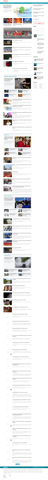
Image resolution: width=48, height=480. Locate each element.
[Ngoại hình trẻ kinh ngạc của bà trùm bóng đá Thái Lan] (7, 352)
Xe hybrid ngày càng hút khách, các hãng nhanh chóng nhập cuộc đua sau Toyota (13, 274)
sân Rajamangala (25, 471)
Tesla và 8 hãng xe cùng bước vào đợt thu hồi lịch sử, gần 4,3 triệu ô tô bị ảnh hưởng (13, 270)
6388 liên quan (17, 329)
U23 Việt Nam (40, 471)
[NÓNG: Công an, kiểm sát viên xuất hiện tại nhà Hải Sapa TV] (35, 68)
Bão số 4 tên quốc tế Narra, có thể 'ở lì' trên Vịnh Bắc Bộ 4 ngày (7, 6)
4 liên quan (16, 322)
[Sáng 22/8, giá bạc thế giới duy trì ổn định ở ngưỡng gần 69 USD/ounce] (23, 83)
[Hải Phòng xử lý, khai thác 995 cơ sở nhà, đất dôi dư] (7, 445)
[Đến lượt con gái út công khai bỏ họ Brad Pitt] (7, 288)
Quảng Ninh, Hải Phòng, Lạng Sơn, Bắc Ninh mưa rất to (19, 328)
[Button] (44, 3)
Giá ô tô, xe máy (35, 85)
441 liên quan (13, 215)
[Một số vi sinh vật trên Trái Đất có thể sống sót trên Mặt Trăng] (7, 295)
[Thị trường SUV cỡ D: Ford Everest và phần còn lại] (23, 262)
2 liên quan (8, 37)
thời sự (32, 471)
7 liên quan (16, 280)
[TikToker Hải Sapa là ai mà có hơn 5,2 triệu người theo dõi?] (7, 359)
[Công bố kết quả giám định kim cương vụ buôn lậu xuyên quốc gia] (35, 52)
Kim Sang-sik (16, 472)
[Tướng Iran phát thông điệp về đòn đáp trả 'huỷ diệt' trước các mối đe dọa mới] (7, 431)
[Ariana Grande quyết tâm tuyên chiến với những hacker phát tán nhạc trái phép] (20, 214)
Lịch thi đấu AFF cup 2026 (10, 472)
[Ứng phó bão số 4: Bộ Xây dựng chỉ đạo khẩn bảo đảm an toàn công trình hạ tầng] (7, 281)
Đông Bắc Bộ (5, 471)
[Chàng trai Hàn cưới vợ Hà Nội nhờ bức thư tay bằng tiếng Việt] (23, 142)
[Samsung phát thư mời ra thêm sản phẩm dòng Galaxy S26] (6, 214)
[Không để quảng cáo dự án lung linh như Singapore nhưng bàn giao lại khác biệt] (7, 122)
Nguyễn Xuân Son (40, 472)
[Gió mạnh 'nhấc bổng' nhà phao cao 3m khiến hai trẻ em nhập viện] (7, 402)
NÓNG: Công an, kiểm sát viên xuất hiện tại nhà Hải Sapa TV (40, 69)
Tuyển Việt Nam (8, 471)
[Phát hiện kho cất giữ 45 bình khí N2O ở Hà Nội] (7, 302)
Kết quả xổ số (35, 84)
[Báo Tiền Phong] (14, 37)
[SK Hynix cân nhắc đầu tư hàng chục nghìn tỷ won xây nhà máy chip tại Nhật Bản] (20, 210)
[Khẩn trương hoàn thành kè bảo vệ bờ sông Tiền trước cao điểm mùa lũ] (7, 460)
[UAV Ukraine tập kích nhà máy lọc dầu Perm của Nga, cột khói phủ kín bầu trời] (17, 20)
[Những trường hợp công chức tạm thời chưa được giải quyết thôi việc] (7, 181)
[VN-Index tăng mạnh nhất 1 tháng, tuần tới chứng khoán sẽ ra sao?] (7, 57)
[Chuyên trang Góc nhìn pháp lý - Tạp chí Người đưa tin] (37, 45)
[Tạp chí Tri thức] (12, 62)
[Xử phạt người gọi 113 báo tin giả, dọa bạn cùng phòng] (7, 316)
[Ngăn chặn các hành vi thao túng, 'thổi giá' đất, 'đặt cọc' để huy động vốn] (7, 167)
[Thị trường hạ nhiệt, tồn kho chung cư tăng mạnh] (20, 91)
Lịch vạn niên (40, 85)
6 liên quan (16, 114)
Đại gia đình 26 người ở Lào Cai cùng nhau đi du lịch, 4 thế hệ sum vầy (22, 47)
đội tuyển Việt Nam (5, 472)
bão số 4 (37, 471)
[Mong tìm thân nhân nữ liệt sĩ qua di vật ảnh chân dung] (7, 395)
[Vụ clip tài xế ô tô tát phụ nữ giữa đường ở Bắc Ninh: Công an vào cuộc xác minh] (35, 44)
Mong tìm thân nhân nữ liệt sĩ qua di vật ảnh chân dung (20, 392)
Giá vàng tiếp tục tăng (36, 19)
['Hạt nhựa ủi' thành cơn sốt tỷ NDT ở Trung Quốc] (20, 149)
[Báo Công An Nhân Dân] (35, 23)
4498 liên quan (17, 55)
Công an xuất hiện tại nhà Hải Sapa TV (17, 40)
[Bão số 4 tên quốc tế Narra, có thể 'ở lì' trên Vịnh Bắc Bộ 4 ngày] (22, 11)
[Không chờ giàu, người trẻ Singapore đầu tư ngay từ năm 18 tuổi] (6, 153)
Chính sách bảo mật (5, 477)
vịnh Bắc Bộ (19, 471)
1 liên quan (11, 150)
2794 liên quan (14, 92)
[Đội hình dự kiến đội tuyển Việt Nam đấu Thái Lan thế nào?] (17, 33)
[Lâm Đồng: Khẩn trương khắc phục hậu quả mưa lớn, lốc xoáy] (7, 324)
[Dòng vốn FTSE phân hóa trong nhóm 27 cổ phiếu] (6, 95)
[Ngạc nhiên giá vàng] (7, 174)
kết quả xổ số (35, 471)
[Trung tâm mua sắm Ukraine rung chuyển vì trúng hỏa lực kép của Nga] (7, 228)
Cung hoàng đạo (35, 86)
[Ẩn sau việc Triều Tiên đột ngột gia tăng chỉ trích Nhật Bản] (7, 409)
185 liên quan (17, 37)
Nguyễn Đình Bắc (19, 472)
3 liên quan (16, 343)
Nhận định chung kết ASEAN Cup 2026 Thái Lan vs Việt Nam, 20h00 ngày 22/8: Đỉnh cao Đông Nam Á (7, 24)
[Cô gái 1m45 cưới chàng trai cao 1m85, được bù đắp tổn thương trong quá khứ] (20, 153)
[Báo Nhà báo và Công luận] (13, 329)
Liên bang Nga (16, 471)
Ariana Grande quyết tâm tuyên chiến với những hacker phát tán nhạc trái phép (27, 214)
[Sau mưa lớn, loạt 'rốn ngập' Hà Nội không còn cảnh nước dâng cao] (7, 388)
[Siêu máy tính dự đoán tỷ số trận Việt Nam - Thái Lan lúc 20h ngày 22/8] (9, 33)
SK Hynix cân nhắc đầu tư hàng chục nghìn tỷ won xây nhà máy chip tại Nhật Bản (26, 210)
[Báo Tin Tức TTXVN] (12, 280)
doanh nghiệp (23, 472)
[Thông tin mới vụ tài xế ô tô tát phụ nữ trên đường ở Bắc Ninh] (7, 345)
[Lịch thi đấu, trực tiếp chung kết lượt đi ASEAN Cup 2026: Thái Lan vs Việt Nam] (26, 33)
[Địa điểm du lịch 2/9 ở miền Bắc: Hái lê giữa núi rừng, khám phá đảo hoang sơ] (7, 424)
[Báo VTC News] (13, 55)
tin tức (25, 472)
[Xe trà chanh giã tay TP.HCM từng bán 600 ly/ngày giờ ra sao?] (6, 149)
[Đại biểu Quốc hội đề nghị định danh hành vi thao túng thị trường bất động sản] (7, 129)
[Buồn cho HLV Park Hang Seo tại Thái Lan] (35, 73)
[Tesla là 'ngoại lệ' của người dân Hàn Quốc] (7, 64)
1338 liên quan (38, 17)
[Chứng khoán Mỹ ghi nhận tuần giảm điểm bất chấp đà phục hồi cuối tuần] (6, 91)
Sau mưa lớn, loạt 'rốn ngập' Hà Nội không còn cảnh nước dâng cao (21, 385)
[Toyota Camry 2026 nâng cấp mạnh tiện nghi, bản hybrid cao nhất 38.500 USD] (20, 270)
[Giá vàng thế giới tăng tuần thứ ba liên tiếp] (20, 95)
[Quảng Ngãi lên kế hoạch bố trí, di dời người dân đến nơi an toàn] (7, 221)
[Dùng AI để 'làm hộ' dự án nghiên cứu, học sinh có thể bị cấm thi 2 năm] (7, 452)
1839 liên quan (16, 62)
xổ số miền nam (37, 472)
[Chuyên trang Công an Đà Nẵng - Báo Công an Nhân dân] (31, 37)
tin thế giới (28, 471)
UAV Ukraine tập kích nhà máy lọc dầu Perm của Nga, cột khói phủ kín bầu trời (17, 24)
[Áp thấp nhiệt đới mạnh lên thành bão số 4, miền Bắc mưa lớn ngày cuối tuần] (35, 60)
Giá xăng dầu (40, 86)
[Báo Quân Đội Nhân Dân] (43, 23)
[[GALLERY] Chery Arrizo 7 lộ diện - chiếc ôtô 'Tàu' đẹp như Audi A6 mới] (20, 274)
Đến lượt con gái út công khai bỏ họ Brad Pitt (18, 285)
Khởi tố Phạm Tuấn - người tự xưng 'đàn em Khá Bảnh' (19, 68)
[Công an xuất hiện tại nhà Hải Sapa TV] (7, 42)
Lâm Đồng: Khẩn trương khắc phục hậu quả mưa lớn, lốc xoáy (20, 321)
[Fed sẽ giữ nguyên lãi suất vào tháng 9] (27, 20)
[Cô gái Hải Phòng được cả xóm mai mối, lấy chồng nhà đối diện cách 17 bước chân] (7, 438)
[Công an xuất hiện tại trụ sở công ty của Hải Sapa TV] (35, 48)
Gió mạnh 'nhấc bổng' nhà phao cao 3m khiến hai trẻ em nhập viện (21, 399)
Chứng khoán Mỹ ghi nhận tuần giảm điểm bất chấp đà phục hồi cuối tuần (13, 91)
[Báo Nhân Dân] (39, 23)
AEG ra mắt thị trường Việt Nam (16, 247)
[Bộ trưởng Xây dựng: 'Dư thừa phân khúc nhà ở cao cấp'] (7, 309)
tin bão (14, 472)
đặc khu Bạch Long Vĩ (12, 471)
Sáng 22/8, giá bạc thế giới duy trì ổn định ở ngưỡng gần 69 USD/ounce (8, 79)
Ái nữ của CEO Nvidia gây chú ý (12, 209)
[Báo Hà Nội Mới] (34, 10)
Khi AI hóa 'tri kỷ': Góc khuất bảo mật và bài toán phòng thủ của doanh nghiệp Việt (8, 199)
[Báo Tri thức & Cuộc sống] (10, 215)
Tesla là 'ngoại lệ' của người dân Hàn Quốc (18, 61)
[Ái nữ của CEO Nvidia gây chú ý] (6, 210)
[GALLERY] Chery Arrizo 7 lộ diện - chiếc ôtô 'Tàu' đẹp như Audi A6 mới (27, 274)
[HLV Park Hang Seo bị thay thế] (35, 64)
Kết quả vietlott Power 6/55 (29, 472)
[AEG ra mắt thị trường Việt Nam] (7, 250)
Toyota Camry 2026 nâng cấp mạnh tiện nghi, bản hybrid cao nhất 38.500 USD (26, 270)
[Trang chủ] (5, 1)
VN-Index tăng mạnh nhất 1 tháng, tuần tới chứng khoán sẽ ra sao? (21, 54)
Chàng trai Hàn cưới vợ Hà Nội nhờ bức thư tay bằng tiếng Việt (8, 138)
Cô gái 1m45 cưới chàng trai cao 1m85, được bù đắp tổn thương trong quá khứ (26, 153)
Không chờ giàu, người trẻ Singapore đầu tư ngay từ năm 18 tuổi (13, 153)
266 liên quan (27, 37)
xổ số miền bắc (33, 472)
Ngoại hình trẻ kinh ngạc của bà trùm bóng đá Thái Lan (19, 349)
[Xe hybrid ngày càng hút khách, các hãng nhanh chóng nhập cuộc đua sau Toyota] (6, 274)
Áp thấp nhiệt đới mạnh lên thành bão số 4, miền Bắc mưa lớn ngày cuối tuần (40, 60)
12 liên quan (17, 242)
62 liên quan (17, 107)
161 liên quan (16, 430)
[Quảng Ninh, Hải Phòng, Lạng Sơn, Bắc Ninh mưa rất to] (7, 331)
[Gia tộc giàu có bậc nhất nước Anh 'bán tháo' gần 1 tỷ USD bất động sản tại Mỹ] (7, 160)
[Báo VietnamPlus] (13, 242)
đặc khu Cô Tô (21, 471)
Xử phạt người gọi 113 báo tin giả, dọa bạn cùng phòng (19, 314)
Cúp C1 (30, 471)
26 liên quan (16, 393)
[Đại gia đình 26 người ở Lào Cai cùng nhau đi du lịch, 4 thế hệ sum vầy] (7, 50)
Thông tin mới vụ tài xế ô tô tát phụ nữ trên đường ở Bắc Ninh (21, 342)
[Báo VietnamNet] (13, 48)
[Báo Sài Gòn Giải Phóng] (38, 36)
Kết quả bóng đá (40, 84)
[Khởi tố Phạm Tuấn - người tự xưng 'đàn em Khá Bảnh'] (7, 71)
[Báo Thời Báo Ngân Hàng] (24, 25)
